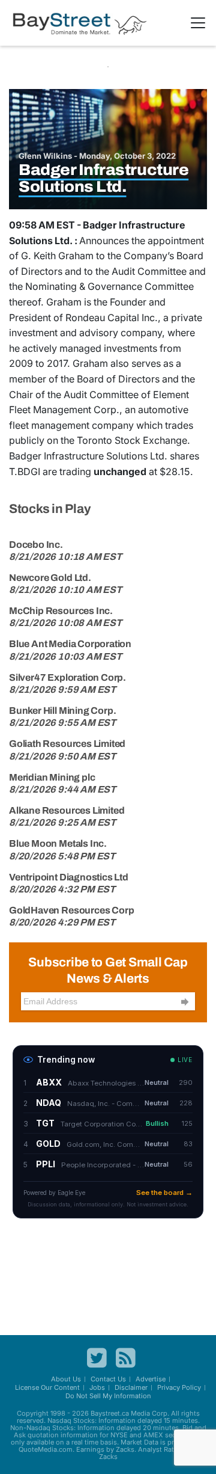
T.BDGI (24, 471)
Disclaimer (131, 1387)
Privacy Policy (179, 1387)
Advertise (151, 1379)
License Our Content (47, 1387)
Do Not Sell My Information (108, 1396)
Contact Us (108, 1379)
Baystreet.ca (110, 1413)
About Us (66, 1379)
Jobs (97, 1387)
